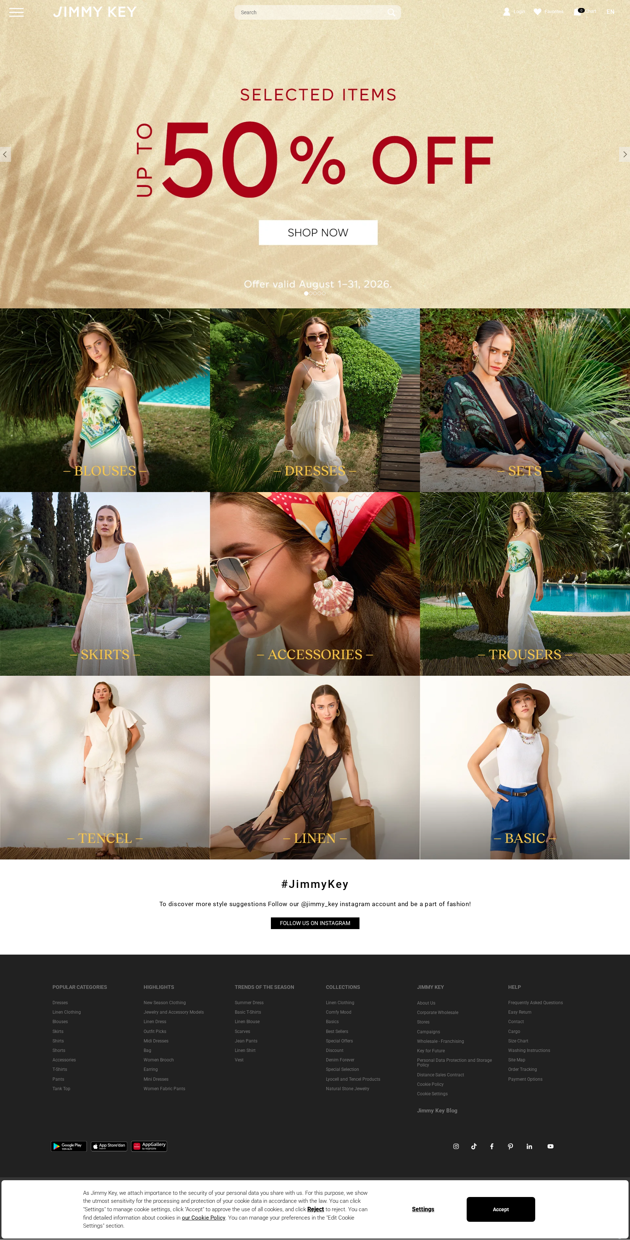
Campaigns (428, 1031)
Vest (239, 1060)
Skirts (57, 1031)
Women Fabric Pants (164, 1088)
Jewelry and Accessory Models (174, 1012)
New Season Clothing (165, 1002)
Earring (151, 1069)
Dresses (60, 1002)
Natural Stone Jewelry (347, 1088)
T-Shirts (59, 1069)
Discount (334, 1050)
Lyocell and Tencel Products (353, 1079)
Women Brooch (159, 1060)
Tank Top (61, 1088)
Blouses (60, 1022)
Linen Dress (155, 1022)
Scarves (242, 1031)
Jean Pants (246, 1041)
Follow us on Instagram (315, 923)
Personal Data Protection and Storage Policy (454, 1063)
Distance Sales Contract (440, 1074)
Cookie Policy (430, 1084)
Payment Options (525, 1079)
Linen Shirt (245, 1050)
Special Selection (342, 1069)
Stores (423, 1022)
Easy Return (520, 1012)
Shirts (58, 1041)
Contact (516, 1022)
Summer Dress (249, 1002)
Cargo (514, 1031)
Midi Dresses (156, 1041)
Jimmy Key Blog (437, 1110)
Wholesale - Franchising (440, 1041)
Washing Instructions (529, 1050)
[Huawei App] (149, 1146)
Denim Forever (340, 1060)
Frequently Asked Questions (535, 1002)
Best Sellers (337, 1031)
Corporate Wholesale (437, 1012)
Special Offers (339, 1041)
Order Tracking (522, 1069)
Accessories (64, 1060)
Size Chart (518, 1041)
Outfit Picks (155, 1031)
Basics (332, 1022)
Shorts (58, 1050)
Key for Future (431, 1050)
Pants (58, 1079)
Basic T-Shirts (248, 1012)
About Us (426, 1003)
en (611, 12)
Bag (147, 1050)
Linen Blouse (247, 1022)
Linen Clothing (66, 1012)
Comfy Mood (338, 1012)
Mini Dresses (156, 1079)
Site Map (516, 1060)
